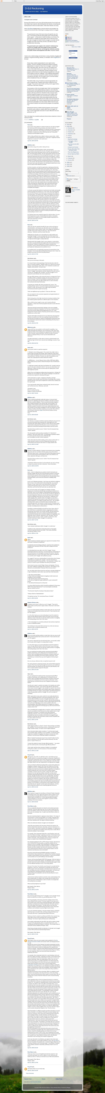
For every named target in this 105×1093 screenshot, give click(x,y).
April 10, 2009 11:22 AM (33, 444)
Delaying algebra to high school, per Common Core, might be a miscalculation (72, 114)
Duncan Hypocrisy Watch (73, 153)
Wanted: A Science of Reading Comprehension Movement (73, 90)
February (70, 158)
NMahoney (30, 327)
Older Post (59, 1079)
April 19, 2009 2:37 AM (33, 934)
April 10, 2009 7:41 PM (33, 519)
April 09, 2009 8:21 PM (33, 323)
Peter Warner (31, 806)
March (69, 156)
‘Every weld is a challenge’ (72, 95)
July (69, 135)
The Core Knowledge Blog (73, 88)
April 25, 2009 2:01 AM (33, 1070)
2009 (68, 126)
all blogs (76, 179)
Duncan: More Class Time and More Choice (74, 149)
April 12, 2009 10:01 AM (33, 669)
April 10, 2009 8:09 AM (33, 414)
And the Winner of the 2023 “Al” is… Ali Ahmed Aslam (73, 85)
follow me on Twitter (76, 46)
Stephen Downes (32, 602)
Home (43, 1079)
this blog (70, 179)
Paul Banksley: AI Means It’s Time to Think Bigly (73, 69)
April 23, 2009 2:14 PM (33, 1062)
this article (56, 1040)
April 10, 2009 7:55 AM (33, 393)
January (70, 160)
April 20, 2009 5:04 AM (33, 1047)
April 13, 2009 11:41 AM (33, 750)
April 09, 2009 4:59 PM (33, 140)
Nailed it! (68, 108)
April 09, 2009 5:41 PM (33, 220)
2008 (68, 162)
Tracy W (29, 754)
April (69, 137)
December (70, 128)
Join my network (73, 56)
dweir (29, 347)
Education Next (70, 67)
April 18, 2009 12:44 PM (33, 889)
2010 (68, 124)
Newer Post (27, 1079)
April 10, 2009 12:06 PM (33, 465)
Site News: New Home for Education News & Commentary (72, 101)
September (70, 133)
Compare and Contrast (73, 147)
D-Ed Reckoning (34, 8)
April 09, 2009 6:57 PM (33, 254)
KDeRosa (30, 145)
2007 (68, 164)
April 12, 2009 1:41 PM (33, 719)
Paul (29, 124)
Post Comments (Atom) (35, 1081)
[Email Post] (42, 119)
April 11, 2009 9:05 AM (33, 598)
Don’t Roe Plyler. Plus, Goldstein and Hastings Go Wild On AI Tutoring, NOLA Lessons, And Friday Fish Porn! (72, 77)
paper (41, 410)
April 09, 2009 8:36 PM (33, 343)
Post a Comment (30, 1073)
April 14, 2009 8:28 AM (33, 801)
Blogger (68, 1087)
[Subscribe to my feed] (65, 35)
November (70, 130)
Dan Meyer (30, 28)
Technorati (68, 175)
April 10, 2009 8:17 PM (33, 533)
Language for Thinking (33, 964)
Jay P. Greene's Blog (72, 83)
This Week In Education (72, 99)
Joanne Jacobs (70, 94)
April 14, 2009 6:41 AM (33, 787)
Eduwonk (69, 73)
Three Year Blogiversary (73, 152)
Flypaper (69, 118)
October (70, 131)
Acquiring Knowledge (72, 139)
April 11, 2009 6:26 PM (33, 629)
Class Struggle (70, 111)
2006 (68, 166)
